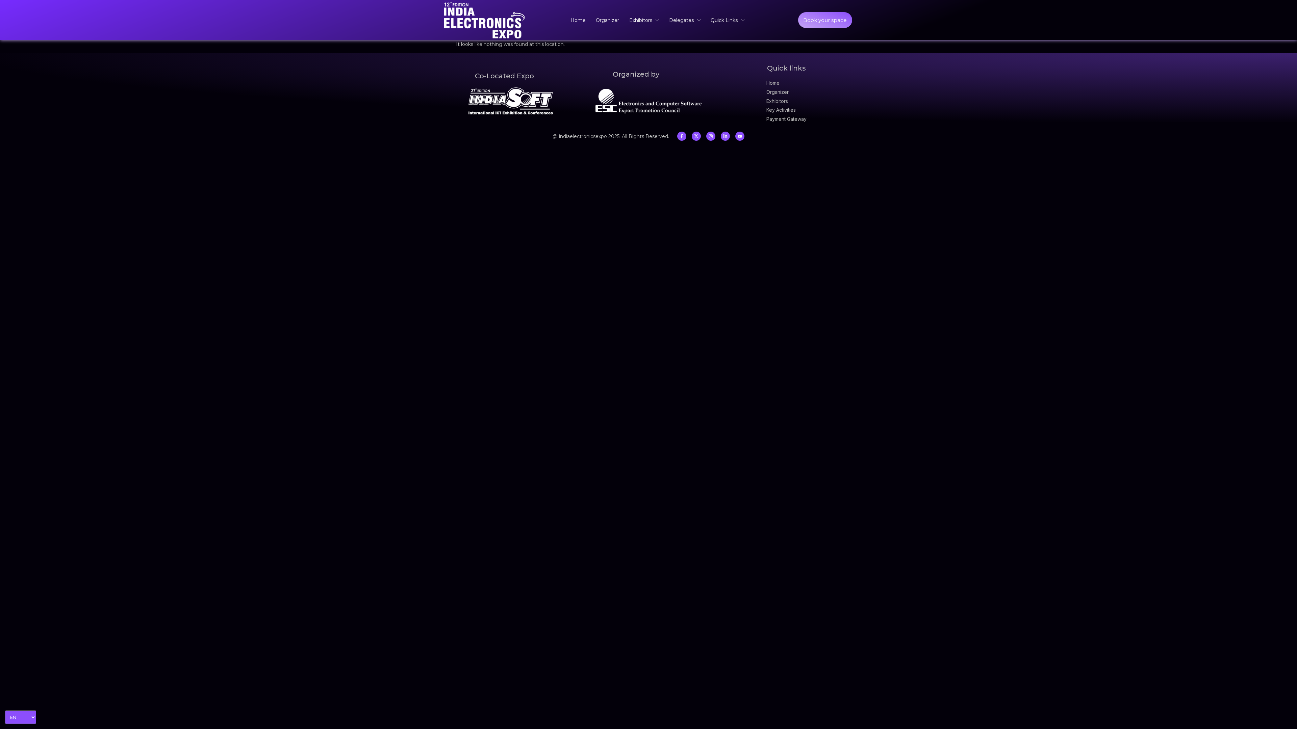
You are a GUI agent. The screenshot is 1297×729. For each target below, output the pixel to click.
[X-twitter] (696, 136)
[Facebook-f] (681, 136)
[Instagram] (710, 136)
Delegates (681, 20)
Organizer (607, 20)
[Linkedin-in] (725, 136)
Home (578, 20)
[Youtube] (739, 136)
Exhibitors (640, 20)
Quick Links (724, 20)
